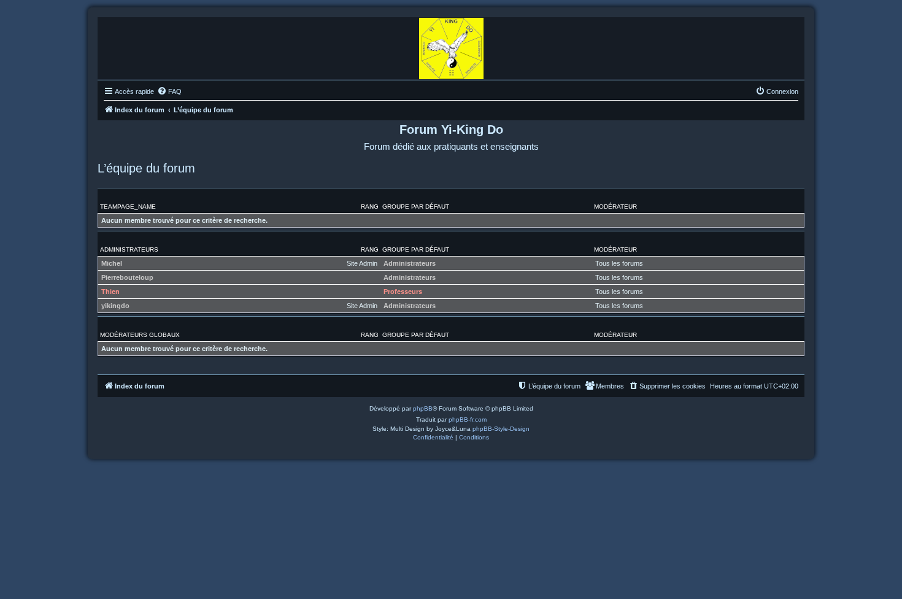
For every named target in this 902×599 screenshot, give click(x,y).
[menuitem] (169, 91)
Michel (111, 263)
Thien (110, 291)
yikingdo (115, 305)
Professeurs (403, 291)
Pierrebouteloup (127, 277)
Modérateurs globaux (140, 334)
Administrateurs (129, 249)
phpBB (423, 408)
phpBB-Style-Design (501, 428)
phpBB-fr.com (468, 419)
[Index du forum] (451, 45)
